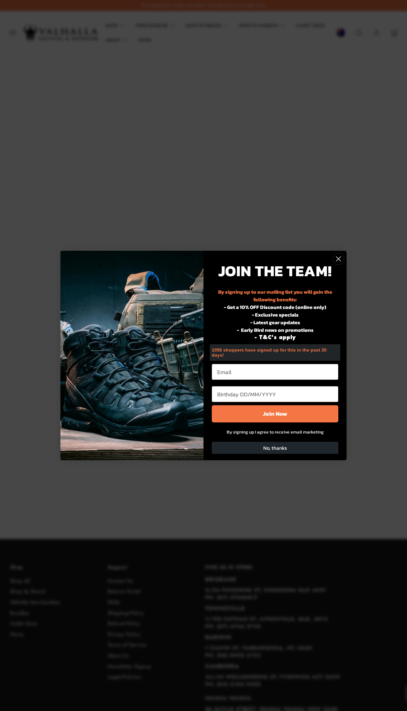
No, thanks (275, 448)
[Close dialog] (338, 258)
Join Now (275, 413)
